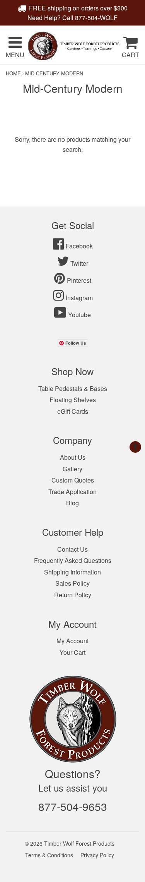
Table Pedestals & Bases (72, 388)
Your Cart (72, 652)
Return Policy (72, 594)
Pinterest (79, 280)
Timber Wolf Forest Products (79, 843)
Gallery (72, 468)
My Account (72, 640)
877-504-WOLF (96, 17)
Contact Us (72, 549)
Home (13, 73)
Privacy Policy (97, 855)
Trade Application (72, 491)
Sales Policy (72, 583)
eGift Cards (72, 411)
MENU (15, 54)
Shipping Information (72, 572)
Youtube (79, 314)
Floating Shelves (72, 399)
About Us (72, 457)
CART (130, 54)
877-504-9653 (72, 806)
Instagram (79, 297)
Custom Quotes (72, 480)
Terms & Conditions (49, 855)
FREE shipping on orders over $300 (78, 7)
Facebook (79, 245)
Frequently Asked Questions (72, 560)
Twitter (79, 263)
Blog (72, 502)
